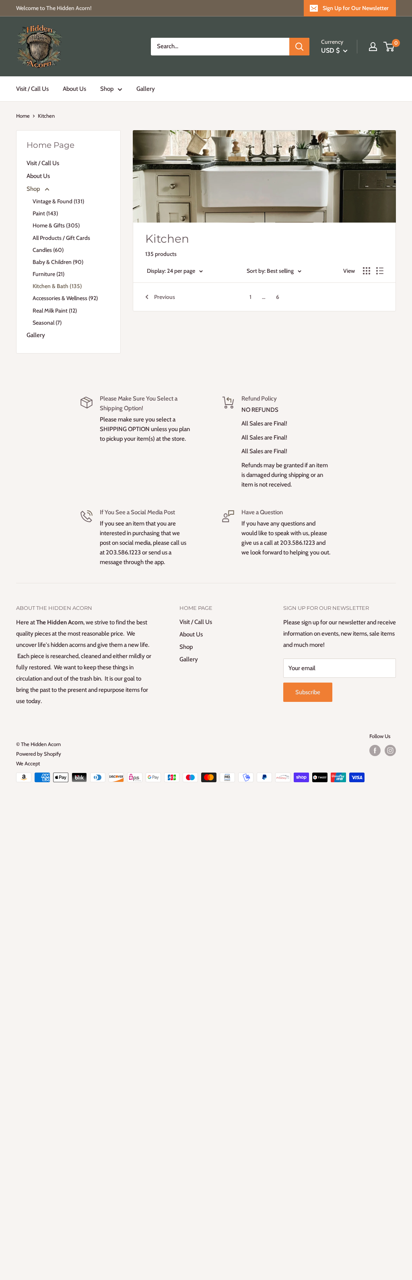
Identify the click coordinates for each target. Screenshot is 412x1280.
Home (23, 115)
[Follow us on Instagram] (390, 750)
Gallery (145, 88)
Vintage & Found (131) (58, 201)
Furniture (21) (48, 274)
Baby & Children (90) (58, 262)
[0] (389, 46)
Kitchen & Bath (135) (57, 286)
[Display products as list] (379, 270)
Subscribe (307, 692)
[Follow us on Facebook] (375, 750)
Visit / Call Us (32, 88)
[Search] (299, 46)
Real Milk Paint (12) (55, 310)
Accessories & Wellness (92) (65, 298)
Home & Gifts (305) (56, 225)
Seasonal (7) (47, 322)
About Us (74, 88)
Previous (164, 297)
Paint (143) (45, 213)
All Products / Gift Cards (61, 237)
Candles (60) (48, 250)
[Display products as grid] (366, 270)
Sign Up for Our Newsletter (356, 8)
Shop (106, 88)
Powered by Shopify (38, 753)
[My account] (373, 46)
